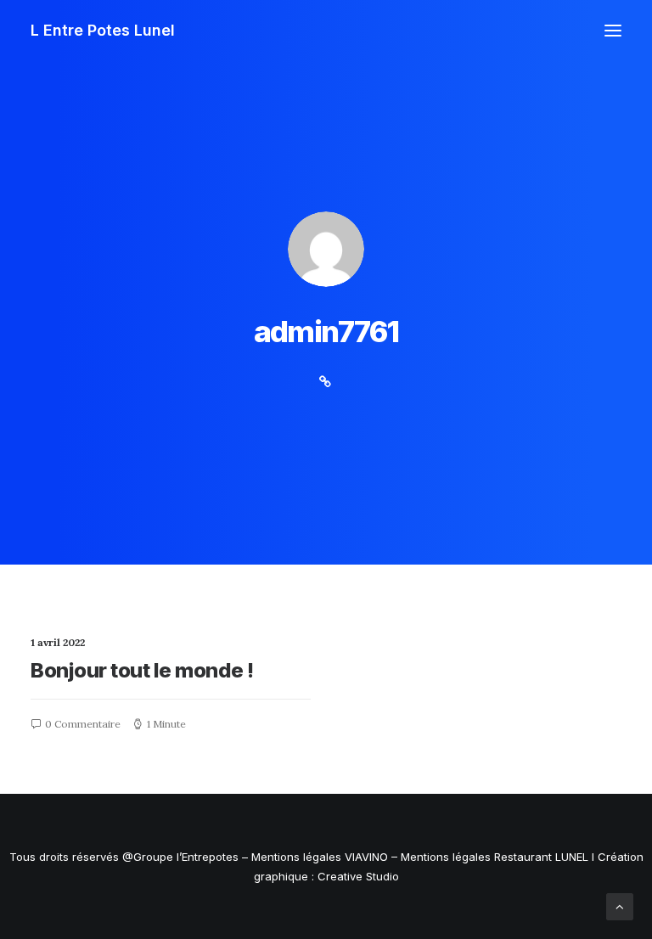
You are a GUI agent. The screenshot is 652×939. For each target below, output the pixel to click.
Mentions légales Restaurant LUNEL (494, 856)
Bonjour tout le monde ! (142, 670)
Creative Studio (358, 876)
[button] (613, 30)
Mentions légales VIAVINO (319, 856)
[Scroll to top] (619, 905)
